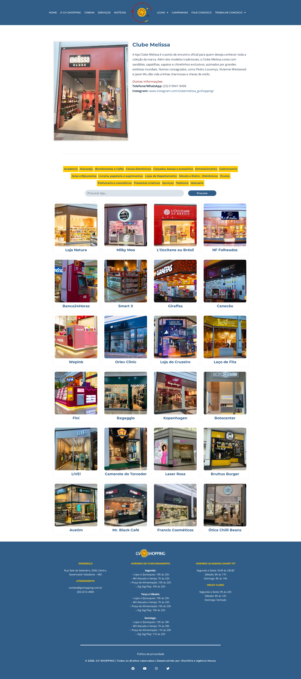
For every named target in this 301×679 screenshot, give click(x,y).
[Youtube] (145, 668)
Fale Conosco (201, 12)
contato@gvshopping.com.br (85, 587)
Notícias (120, 12)
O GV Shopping (70, 12)
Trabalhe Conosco (228, 12)
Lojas (161, 12)
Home (53, 12)
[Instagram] (156, 668)
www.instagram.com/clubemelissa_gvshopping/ (181, 91)
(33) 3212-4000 (85, 591)
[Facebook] (133, 668)
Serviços (104, 12)
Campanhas (180, 12)
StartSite (187, 660)
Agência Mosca (206, 660)
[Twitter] (168, 668)
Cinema (89, 12)
